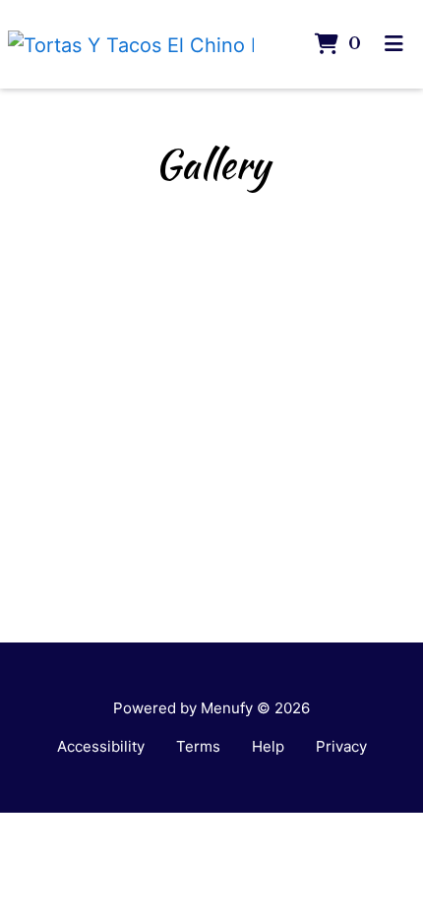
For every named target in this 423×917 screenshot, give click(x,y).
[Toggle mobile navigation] (394, 44)
